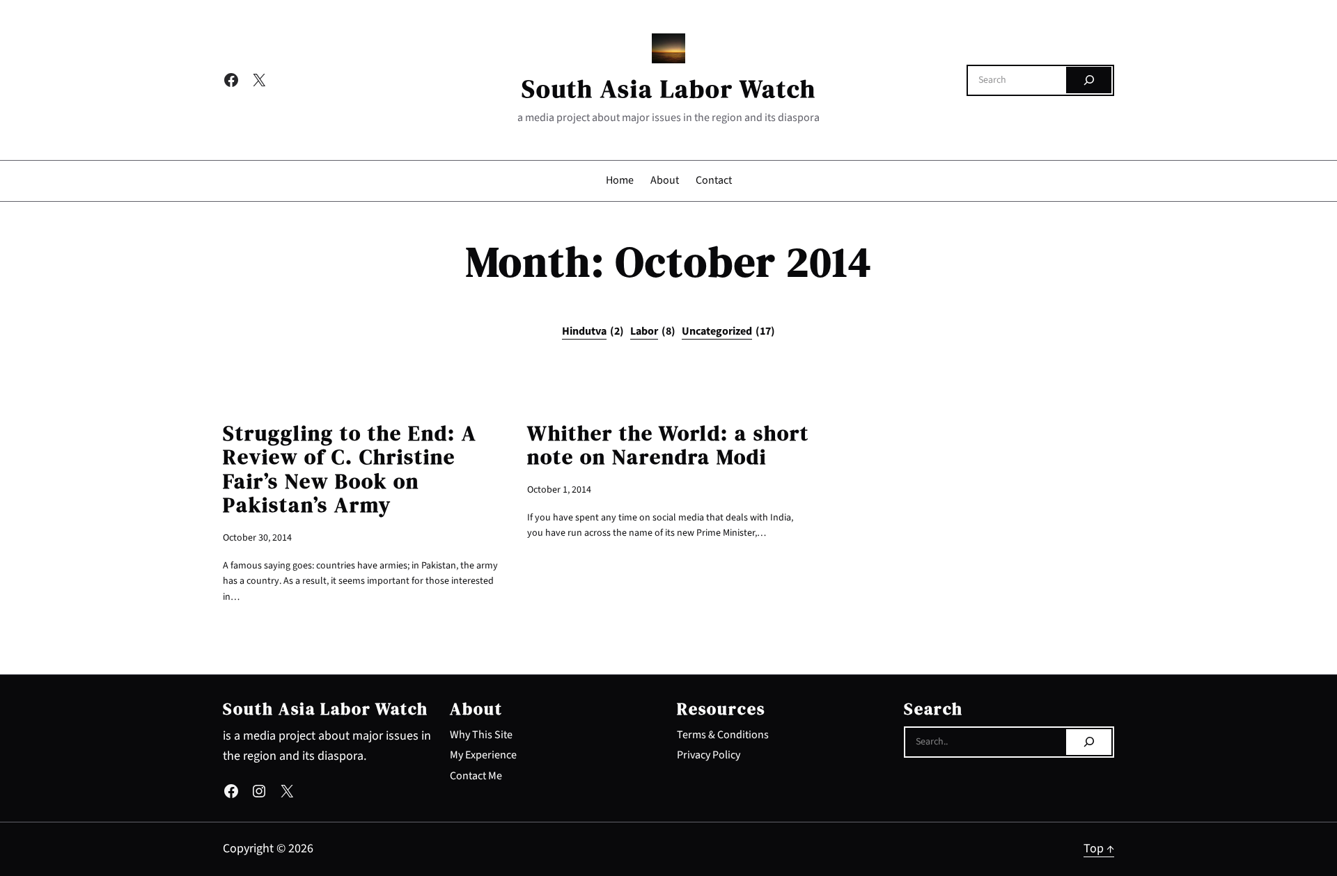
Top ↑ (1099, 848)
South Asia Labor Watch (669, 89)
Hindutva (593, 331)
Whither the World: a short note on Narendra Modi (668, 446)
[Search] (1088, 80)
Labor (652, 331)
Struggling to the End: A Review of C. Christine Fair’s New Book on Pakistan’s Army (350, 470)
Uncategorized (728, 331)
